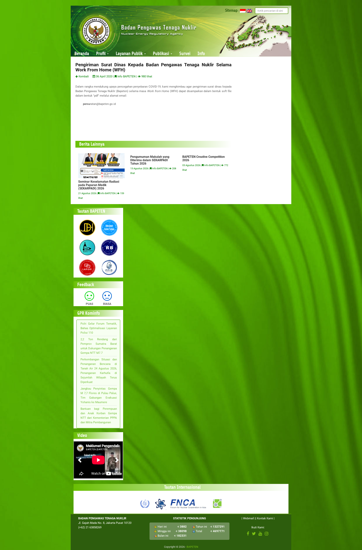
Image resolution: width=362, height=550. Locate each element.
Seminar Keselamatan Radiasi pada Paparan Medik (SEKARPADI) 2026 (98, 185)
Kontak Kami (265, 518)
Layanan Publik (130, 53)
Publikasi (161, 53)
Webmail (248, 518)
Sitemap (231, 10)
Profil (101, 53)
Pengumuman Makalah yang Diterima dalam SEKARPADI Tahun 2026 (149, 160)
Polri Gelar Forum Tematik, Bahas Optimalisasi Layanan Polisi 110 (99, 328)
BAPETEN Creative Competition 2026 (203, 158)
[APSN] (160, 503)
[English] (249, 10)
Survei (184, 53)
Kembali (83, 76)
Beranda (81, 53)
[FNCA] (189, 503)
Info (201, 53)
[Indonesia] (243, 10)
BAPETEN (192, 546)
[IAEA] (145, 503)
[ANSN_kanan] (217, 503)
